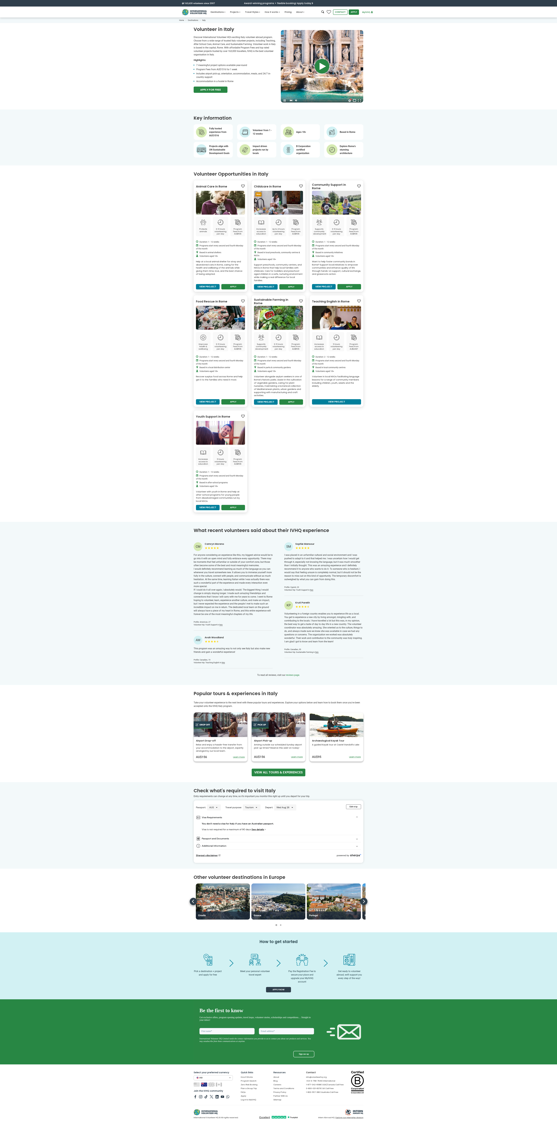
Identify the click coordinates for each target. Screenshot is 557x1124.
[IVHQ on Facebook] (195, 1097)
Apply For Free (210, 89)
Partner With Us (280, 1096)
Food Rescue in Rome (211, 301)
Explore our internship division (349, 1117)
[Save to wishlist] (243, 186)
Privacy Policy (279, 1092)
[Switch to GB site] (211, 1084)
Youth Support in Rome (213, 417)
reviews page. (293, 675)
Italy (221, 625)
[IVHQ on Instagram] (200, 1097)
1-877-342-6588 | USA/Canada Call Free (325, 1084)
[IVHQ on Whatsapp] (227, 1097)
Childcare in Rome (267, 186)
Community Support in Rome (329, 186)
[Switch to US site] (197, 1084)
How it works (271, 12)
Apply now (278, 989)
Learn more (239, 757)
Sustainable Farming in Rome (271, 301)
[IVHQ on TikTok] (206, 1097)
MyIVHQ (366, 12)
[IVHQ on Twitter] (211, 1097)
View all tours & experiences (278, 772)
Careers (277, 1084)
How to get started (278, 941)
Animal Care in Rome (211, 186)
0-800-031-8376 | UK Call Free (320, 1088)
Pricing (288, 12)
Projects (234, 12)
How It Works (247, 1077)
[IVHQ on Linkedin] (217, 1097)
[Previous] (193, 901)
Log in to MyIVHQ (248, 1099)
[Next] (363, 901)
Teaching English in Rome (331, 301)
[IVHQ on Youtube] (222, 1097)
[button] (276, 925)
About (299, 12)
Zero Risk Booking (249, 1084)
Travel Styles (251, 12)
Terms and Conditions (283, 1088)
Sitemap (277, 1099)
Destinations (217, 12)
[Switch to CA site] (219, 1084)
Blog (275, 1080)
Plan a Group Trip (249, 1088)
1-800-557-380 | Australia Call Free (322, 1092)
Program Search (248, 1080)
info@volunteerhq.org (316, 1077)
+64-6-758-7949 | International (320, 1080)
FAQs (243, 1092)
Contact (340, 12)
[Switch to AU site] (204, 1084)
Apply (354, 12)
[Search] (323, 12)
